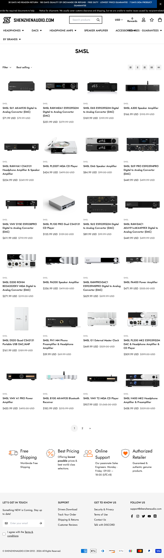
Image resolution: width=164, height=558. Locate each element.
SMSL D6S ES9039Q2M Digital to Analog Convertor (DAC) (101, 110)
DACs (35, 30)
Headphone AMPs (61, 30)
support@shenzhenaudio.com (145, 509)
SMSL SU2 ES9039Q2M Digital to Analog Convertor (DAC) (101, 226)
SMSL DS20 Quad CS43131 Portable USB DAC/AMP (18, 342)
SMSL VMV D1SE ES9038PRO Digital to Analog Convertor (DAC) (20, 228)
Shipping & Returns (68, 519)
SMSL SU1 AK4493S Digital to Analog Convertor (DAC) (20, 110)
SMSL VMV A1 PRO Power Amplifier (18, 400)
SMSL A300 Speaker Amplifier (141, 108)
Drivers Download (67, 509)
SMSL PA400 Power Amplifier (141, 282)
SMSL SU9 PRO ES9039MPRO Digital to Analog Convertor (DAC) (141, 170)
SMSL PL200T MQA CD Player (60, 166)
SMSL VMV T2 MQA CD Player (101, 398)
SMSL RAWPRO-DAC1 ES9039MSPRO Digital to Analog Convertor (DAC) (102, 286)
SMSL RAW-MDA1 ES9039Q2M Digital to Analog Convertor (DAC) (61, 112)
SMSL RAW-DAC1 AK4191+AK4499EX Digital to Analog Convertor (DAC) (141, 228)
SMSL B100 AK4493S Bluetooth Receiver (61, 400)
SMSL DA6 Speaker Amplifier (100, 166)
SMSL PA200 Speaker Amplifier (61, 282)
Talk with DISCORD (104, 525)
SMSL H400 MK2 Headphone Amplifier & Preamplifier (141, 400)
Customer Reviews (67, 525)
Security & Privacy (104, 509)
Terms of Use (101, 514)
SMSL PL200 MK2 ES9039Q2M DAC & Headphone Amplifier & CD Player (142, 344)
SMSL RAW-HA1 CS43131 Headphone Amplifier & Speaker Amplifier (21, 170)
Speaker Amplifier (96, 30)
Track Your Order (67, 514)
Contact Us (100, 519)
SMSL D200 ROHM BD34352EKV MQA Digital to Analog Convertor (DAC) (19, 286)
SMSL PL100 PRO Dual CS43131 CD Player (61, 226)
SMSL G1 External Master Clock (101, 340)
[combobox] (86, 19)
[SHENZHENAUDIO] (28, 20)
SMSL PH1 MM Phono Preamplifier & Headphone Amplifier (58, 344)
